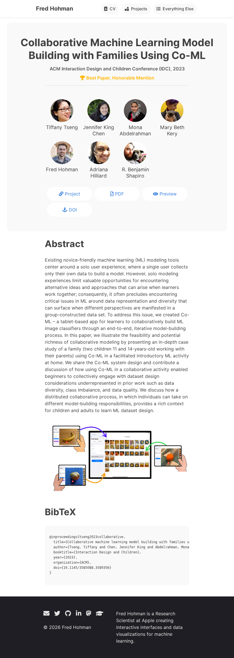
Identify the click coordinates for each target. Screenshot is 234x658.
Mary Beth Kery (172, 130)
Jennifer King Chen (98, 130)
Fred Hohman (54, 8)
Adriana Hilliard (99, 172)
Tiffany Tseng (62, 127)
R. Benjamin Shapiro (135, 172)
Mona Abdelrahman (135, 130)
